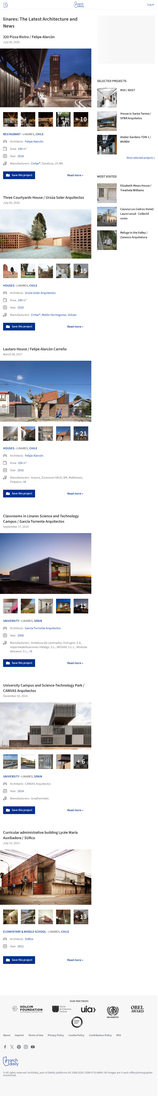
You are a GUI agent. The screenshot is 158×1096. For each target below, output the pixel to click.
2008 (21, 635)
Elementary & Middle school (24, 932)
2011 (21, 946)
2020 (21, 307)
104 (20, 463)
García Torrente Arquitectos (43, 628)
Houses (8, 285)
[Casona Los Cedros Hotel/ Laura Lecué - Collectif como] (107, 216)
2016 (21, 470)
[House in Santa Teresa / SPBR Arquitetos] (107, 121)
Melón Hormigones (54, 315)
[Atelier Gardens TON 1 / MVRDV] (107, 144)
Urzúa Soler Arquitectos (40, 293)
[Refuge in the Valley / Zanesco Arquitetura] (107, 240)
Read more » (75, 175)
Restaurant (12, 134)
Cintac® (35, 163)
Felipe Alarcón (34, 141)
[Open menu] (5, 4)
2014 (21, 791)
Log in (150, 4)
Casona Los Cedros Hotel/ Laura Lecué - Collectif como (137, 214)
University (11, 621)
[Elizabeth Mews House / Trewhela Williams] (107, 193)
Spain (38, 621)
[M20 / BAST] (107, 97)
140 (20, 149)
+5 (30, 651)
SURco (29, 939)
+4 (24, 482)
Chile (40, 134)
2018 (21, 156)
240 (20, 300)
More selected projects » (141, 157)
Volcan (72, 315)
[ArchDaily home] (79, 5)
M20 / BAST (127, 90)
